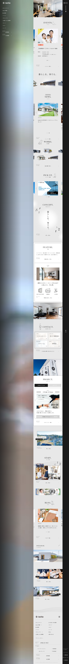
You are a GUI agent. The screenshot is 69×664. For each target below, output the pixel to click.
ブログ (4, 25)
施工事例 (4, 13)
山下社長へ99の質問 (52, 622)
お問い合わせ (51, 634)
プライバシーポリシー (39, 638)
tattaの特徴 (5, 10)
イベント (4, 15)
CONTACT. (65, 649)
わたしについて (6, 8)
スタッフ (4, 23)
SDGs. (50, 632)
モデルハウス (66, 657)
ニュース (4, 28)
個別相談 (66, 655)
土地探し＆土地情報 (6, 20)
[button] (36, 36)
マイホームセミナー (42, 648)
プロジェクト (5, 18)
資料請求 (66, 660)
